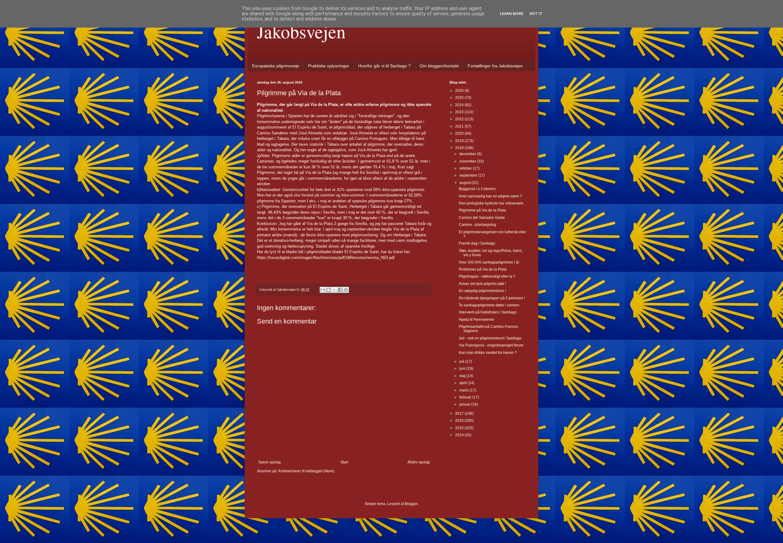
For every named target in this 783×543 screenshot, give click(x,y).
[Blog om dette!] (328, 290)
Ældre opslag (418, 462)
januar (465, 404)
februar (465, 397)
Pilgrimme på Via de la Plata (482, 210)
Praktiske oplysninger (328, 65)
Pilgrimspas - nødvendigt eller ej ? (487, 276)
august (465, 183)
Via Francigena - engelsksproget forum (491, 345)
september (468, 175)
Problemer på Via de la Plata (483, 269)
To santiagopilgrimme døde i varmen (489, 305)
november (468, 161)
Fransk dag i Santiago (477, 243)
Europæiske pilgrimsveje (275, 65)
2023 (460, 112)
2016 (460, 420)
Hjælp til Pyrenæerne (476, 319)
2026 (460, 90)
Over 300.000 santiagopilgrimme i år (489, 262)
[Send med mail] (323, 290)
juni (462, 368)
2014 (460, 435)
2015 (460, 428)
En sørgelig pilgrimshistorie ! (482, 291)
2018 (460, 148)
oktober (466, 168)
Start (344, 462)
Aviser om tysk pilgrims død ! (482, 284)
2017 (460, 413)
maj (462, 376)
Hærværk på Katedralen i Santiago (488, 312)
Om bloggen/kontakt (439, 65)
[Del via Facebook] (340, 290)
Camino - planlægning (477, 225)
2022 (460, 119)
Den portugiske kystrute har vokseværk (491, 203)
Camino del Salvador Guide (482, 217)
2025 (460, 97)
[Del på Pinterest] (346, 290)
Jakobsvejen (301, 31)
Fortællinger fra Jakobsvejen (495, 65)
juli (462, 361)
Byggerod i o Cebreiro (477, 189)
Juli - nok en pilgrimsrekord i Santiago (490, 338)
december (468, 154)
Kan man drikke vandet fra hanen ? (488, 352)
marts (464, 390)
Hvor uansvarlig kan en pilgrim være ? (490, 196)
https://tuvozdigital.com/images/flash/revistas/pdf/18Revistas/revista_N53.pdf (326, 257)
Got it (536, 14)
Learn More (511, 14)
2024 (460, 105)
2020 (460, 133)
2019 (460, 141)
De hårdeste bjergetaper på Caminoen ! (492, 298)
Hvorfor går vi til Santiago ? (384, 65)
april (463, 383)
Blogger (411, 504)
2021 (460, 126)
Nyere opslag (269, 462)
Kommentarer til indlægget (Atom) (306, 471)
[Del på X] (334, 290)
